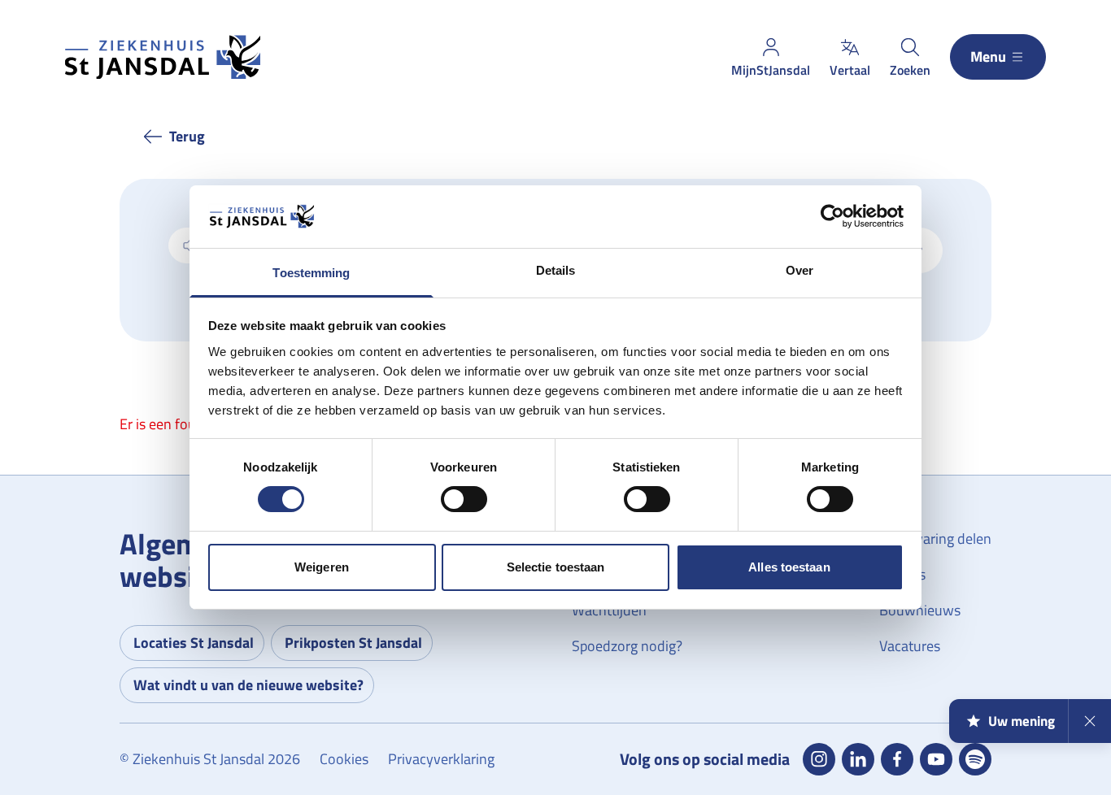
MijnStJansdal (770, 70)
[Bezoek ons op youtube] (936, 759)
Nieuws (902, 574)
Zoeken (910, 70)
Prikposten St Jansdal (353, 643)
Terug (187, 136)
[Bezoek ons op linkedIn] (858, 759)
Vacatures (909, 646)
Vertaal (850, 70)
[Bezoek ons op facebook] (897, 759)
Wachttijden (609, 610)
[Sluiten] (1089, 721)
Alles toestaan (789, 567)
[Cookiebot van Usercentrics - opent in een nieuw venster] (832, 216)
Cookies (344, 759)
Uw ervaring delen (935, 539)
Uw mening (1021, 721)
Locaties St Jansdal (193, 643)
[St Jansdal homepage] (162, 57)
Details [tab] (556, 270)
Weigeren (321, 567)
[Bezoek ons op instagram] (819, 759)
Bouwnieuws (920, 610)
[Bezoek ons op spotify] (975, 759)
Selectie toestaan (556, 567)
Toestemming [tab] (311, 273)
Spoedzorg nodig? (627, 646)
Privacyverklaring (441, 759)
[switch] (464, 499)
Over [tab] (799, 270)
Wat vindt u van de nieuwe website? (248, 685)
